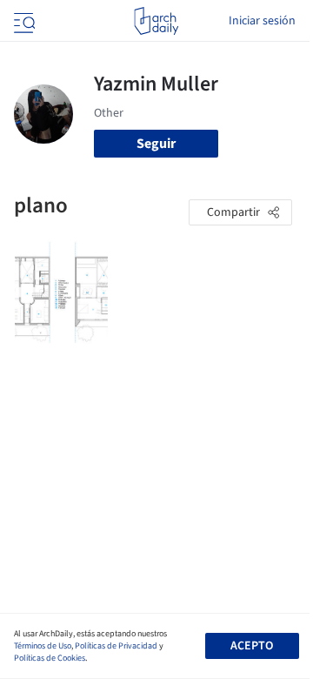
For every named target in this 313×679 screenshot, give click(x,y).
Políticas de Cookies (49, 658)
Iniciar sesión (262, 21)
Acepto (251, 646)
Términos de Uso (42, 646)
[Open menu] (22, 21)
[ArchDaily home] (156, 21)
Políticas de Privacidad (116, 646)
